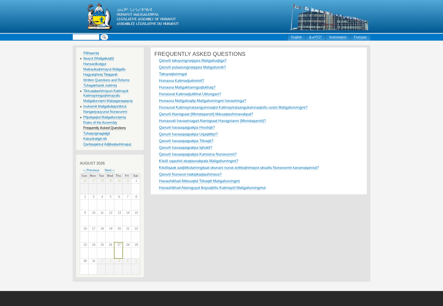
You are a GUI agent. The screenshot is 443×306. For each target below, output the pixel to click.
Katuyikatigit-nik (95, 139)
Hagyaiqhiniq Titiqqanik (100, 74)
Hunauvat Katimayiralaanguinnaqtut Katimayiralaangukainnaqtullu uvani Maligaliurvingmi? (233, 107)
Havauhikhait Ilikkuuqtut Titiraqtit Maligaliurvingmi (199, 181)
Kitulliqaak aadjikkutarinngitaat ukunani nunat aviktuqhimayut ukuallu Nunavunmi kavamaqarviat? (239, 168)
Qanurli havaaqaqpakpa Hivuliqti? (187, 127)
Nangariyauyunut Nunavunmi (105, 112)
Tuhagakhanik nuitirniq (100, 85)
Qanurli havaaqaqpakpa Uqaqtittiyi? (188, 134)
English (296, 37)
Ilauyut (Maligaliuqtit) (98, 58)
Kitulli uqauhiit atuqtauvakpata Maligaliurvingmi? (198, 161)
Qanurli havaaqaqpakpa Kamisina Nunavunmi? (198, 154)
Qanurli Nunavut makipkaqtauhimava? (190, 174)
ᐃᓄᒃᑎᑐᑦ (315, 37)
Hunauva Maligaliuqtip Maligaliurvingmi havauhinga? (202, 101)
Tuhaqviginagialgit (96, 133)
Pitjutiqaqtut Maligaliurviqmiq (104, 117)
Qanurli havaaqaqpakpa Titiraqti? (186, 141)
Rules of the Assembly (100, 122)
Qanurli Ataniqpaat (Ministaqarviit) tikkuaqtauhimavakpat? (206, 114)
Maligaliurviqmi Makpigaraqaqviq (107, 101)
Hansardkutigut (94, 64)
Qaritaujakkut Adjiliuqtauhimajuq (107, 144)
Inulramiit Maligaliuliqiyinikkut (104, 106)
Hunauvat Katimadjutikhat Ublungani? (190, 94)
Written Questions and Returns (106, 80)
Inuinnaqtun (338, 37)
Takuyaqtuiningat (173, 74)
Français (360, 37)
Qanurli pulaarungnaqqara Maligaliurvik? (192, 67)
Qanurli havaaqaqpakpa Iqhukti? (185, 148)
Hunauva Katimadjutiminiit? (181, 81)
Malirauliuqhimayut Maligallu (104, 69)
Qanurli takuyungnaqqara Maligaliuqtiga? (193, 61)
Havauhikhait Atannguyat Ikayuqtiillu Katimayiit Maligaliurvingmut (212, 188)
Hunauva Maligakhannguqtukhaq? (187, 87)
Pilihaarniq (91, 53)
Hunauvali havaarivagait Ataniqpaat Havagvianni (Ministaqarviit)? (212, 121)
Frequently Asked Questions (104, 128)
